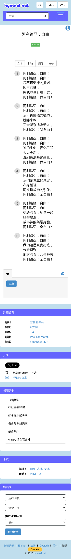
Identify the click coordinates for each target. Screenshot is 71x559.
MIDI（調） (37, 474)
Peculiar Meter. (39, 337)
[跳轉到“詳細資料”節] (67, 29)
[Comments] (7, 273)
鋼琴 (41, 63)
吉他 (51, 63)
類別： (9, 322)
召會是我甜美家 (18, 423)
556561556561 (39, 342)
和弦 (30, 63)
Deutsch (44, 545)
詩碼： (9, 342)
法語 (33, 545)
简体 (55, 545)
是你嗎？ (13, 431)
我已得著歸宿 (16, 407)
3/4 (32, 332)
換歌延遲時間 (13, 516)
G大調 (34, 327)
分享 (11, 284)
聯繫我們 (9, 545)
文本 (20, 63)
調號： (9, 327)
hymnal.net (40, 553)
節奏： (9, 332)
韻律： (9, 337)
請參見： (15, 400)
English (22, 545)
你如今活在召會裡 (19, 439)
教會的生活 (37, 322)
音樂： (23, 474)
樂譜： (23, 469)
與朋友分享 (20, 378)
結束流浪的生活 (18, 415)
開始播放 (13, 532)
